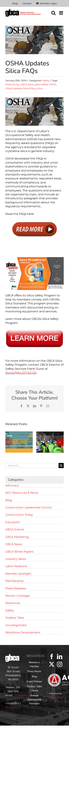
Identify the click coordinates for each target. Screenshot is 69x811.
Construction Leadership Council (28, 507)
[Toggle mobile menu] (61, 12)
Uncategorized (15, 625)
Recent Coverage (17, 595)
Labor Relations (16, 566)
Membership (14, 581)
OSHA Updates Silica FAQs (20, 88)
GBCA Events (14, 529)
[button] (8, 442)
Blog (8, 500)
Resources (12, 603)
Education (12, 522)
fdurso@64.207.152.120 (20, 372)
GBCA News (27, 84)
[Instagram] (59, 664)
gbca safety (41, 84)
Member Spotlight (18, 573)
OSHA (52, 84)
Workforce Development (23, 632)
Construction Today (19, 514)
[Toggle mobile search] (53, 12)
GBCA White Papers (19, 551)
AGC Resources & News (21, 492)
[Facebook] (51, 656)
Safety (45, 80)
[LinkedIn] (59, 656)
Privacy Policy (13, 707)
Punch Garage (55, 697)
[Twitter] (51, 664)
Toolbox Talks (14, 617)
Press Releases (15, 588)
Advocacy (12, 485)
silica (40, 88)
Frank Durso (12, 84)
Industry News (15, 559)
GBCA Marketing (17, 537)
